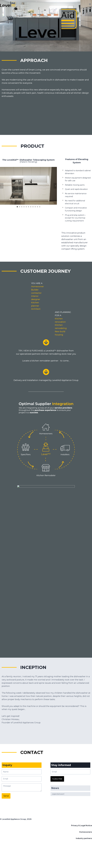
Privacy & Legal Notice (81, 825)
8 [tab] (33, 207)
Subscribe (57, 779)
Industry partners (84, 838)
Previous (1, 186)
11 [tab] (40, 207)
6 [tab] (28, 207)
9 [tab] (35, 207)
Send (6, 796)
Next (55, 186)
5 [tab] (26, 207)
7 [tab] (31, 207)
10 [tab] (37, 207)
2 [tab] (19, 207)
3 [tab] (22, 207)
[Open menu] (90, 4)
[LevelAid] (8, 4)
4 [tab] (24, 207)
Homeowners (85, 832)
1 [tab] (17, 207)
